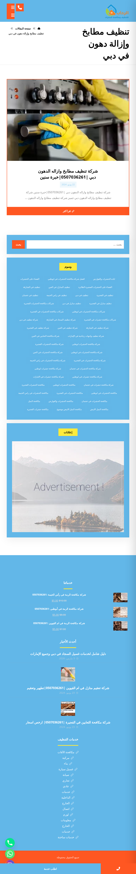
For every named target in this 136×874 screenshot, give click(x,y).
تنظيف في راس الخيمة (57, 295)
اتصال (66, 809)
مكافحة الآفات (66, 752)
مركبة (65, 758)
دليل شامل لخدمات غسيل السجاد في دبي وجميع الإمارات (68, 654)
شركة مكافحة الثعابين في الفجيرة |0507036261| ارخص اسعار (68, 722)
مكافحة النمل (34, 401)
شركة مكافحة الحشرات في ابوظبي (86, 352)
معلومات (66, 820)
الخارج (66, 803)
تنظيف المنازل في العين (59, 287)
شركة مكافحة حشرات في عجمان (99, 384)
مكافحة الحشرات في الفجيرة (70, 392)
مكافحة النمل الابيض (99, 409)
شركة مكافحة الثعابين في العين (45, 335)
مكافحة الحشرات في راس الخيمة (33, 392)
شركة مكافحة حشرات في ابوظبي (87, 376)
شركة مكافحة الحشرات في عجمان (85, 368)
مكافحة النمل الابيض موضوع (69, 409)
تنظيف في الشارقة (31, 287)
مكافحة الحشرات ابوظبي (64, 384)
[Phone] (10, 843)
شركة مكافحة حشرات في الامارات (48, 376)
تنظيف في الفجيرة (105, 295)
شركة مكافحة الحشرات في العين (48, 352)
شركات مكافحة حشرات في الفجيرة (100, 319)
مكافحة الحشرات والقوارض (61, 401)
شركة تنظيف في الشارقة (97, 327)
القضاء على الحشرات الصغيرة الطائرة (95, 287)
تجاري (65, 780)
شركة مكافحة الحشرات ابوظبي (86, 344)
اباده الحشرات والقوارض (104, 278)
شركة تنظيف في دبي (28, 319)
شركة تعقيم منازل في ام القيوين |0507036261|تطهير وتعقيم (68, 688)
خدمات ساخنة (66, 837)
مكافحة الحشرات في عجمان (94, 401)
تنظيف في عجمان (30, 295)
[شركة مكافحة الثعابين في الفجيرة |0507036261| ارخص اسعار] (68, 709)
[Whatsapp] (10, 854)
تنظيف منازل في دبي (71, 303)
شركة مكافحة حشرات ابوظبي (48, 368)
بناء (66, 763)
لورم (66, 814)
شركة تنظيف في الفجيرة (38, 327)
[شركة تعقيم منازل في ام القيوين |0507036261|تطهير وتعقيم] (68, 674)
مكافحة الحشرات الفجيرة (33, 384)
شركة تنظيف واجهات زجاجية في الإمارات (86, 335)
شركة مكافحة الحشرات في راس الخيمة (47, 360)
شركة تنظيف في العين (68, 327)
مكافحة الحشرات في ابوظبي (104, 392)
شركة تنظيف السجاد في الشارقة (61, 319)
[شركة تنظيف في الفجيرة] (116, 11)
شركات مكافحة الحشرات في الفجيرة (47, 311)
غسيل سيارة (66, 769)
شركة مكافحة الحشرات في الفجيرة (90, 360)
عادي (66, 786)
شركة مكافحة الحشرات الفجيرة (49, 344)
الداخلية (65, 797)
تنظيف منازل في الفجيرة (100, 303)
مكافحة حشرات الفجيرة (37, 409)
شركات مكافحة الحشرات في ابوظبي (88, 311)
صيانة (66, 775)
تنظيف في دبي (81, 295)
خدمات (66, 792)
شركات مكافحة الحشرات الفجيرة (39, 303)
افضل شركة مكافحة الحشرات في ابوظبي (66, 278)
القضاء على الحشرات (29, 278)
